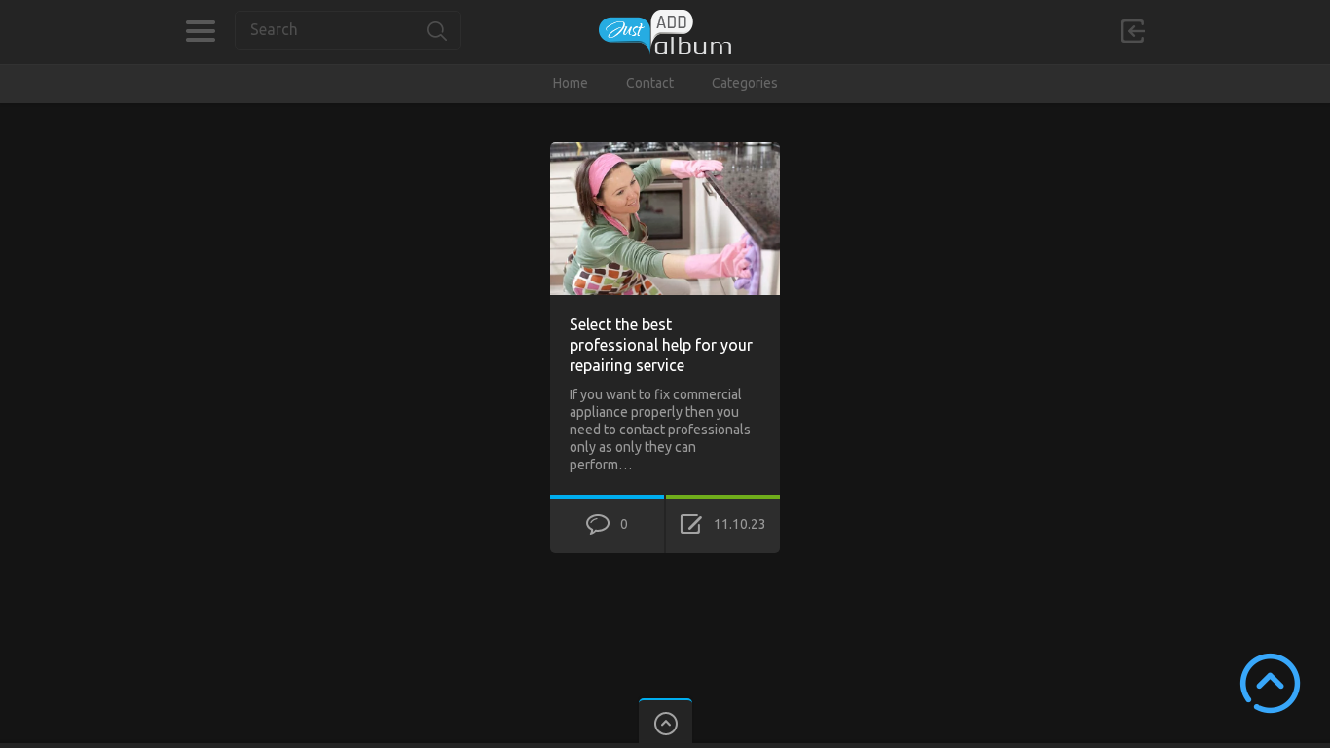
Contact (650, 83)
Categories (200, 31)
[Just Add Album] (665, 31)
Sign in (1132, 31)
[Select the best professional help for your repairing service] (665, 151)
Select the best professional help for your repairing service (661, 345)
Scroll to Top (1270, 683)
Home (570, 83)
